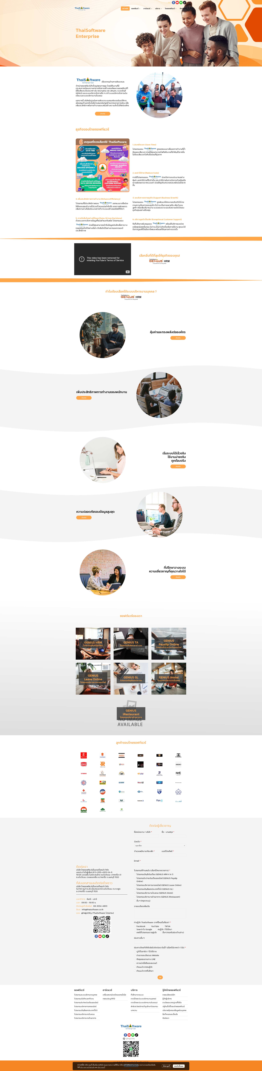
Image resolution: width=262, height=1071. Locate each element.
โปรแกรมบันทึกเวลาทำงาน (84, 998)
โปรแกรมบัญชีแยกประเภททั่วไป (85, 1010)
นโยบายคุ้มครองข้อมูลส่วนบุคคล (174, 1010)
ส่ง (160, 977)
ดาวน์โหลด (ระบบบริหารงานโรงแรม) (144, 1002)
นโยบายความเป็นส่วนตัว (87, 1067)
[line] (181, 2)
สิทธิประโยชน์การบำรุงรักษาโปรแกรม (144, 1006)
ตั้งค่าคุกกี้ (166, 1066)
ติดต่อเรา (166, 1018)
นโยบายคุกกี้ (101, 1067)
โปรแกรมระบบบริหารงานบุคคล (85, 994)
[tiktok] (184, 2)
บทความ (134, 1010)
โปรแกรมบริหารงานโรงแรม (84, 1014)
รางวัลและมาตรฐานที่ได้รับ (172, 1002)
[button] (169, 2)
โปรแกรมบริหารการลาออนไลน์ (85, 1006)
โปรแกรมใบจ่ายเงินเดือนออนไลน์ (86, 1002)
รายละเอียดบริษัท (169, 994)
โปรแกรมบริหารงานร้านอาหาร (85, 1018)
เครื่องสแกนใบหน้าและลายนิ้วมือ (114, 994)
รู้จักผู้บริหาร (167, 998)
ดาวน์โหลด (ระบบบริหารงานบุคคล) (143, 998)
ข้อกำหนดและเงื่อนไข (170, 1014)
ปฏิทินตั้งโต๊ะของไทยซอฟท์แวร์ (174, 1006)
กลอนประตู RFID (109, 998)
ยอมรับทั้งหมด (178, 1066)
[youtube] (177, 2)
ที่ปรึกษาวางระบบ (137, 994)
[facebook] (173, 2)
